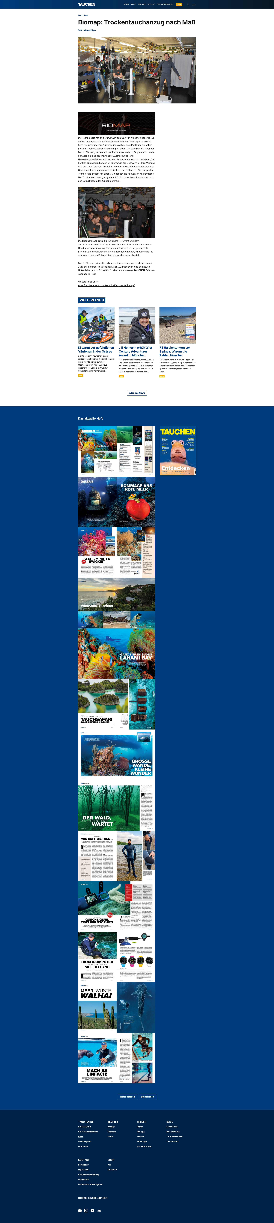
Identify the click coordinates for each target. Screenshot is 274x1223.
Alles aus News (137, 393)
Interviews (83, 1146)
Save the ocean (144, 1146)
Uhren (110, 1136)
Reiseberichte (173, 1132)
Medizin (140, 1136)
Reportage (142, 1141)
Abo (109, 1165)
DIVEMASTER (84, 1127)
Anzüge (111, 1127)
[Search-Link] (188, 4)
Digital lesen (147, 1096)
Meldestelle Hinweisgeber (90, 1184)
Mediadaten (83, 1179)
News (86, 15)
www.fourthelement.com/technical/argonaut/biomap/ (106, 285)
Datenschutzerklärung (88, 1175)
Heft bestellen (127, 1096)
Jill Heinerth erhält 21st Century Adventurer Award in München (135, 351)
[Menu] (194, 4)
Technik (142, 4)
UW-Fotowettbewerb (88, 1132)
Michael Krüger (90, 30)
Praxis (140, 1127)
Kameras (112, 1132)
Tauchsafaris (172, 1141)
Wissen (151, 4)
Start (126, 4)
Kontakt (83, 1160)
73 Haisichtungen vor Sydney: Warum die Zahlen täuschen (174, 351)
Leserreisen (172, 1127)
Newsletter (83, 1165)
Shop (179, 4)
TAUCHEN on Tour (174, 1136)
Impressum (83, 1170)
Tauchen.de (85, 1121)
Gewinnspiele (84, 1141)
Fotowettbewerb (165, 4)
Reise (133, 4)
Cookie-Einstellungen (92, 1198)
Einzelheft (112, 1170)
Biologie (141, 1132)
